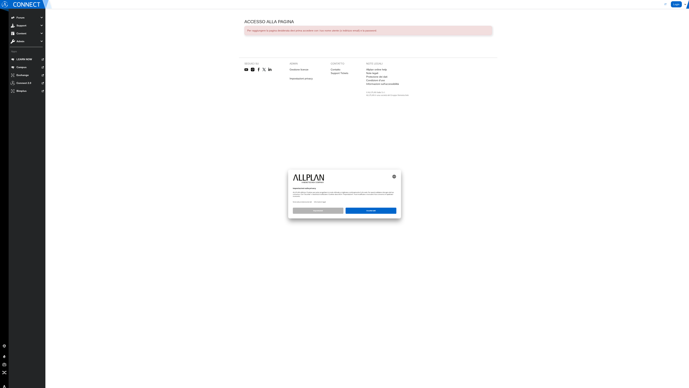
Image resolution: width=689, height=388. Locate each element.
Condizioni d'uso (375, 80)
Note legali (372, 73)
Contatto (335, 69)
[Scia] (4, 356)
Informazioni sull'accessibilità (382, 83)
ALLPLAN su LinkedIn (270, 70)
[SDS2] (4, 345)
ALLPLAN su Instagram (253, 70)
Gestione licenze (299, 69)
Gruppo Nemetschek (399, 95)
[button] (665, 4)
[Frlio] (4, 364)
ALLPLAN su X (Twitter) (264, 70)
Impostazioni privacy (301, 78)
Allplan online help (376, 69)
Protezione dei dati (376, 76)
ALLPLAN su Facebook (258, 70)
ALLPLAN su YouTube (246, 70)
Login (676, 4)
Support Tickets (339, 73)
